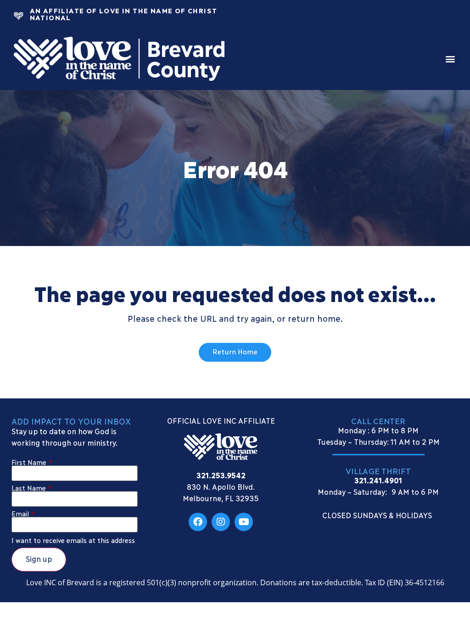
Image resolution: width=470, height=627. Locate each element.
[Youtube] (244, 522)
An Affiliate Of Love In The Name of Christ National (123, 13)
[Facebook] (198, 522)
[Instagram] (221, 522)
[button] (450, 59)
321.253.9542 (221, 474)
